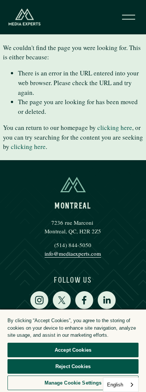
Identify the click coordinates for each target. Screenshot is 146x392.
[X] (62, 300)
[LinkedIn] (107, 300)
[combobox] (121, 384)
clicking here (114, 127)
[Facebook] (84, 300)
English (115, 385)
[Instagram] (39, 300)
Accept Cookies (73, 350)
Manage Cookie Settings (73, 383)
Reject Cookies (73, 366)
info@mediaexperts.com (73, 253)
